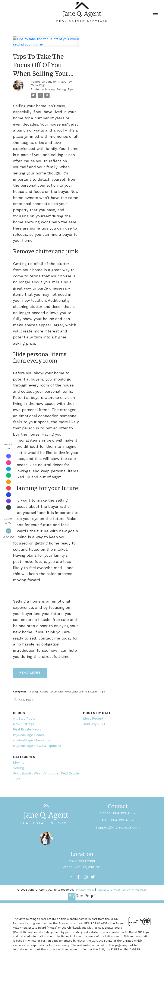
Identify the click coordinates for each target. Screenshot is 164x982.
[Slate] (8, 507)
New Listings (23, 724)
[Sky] (8, 469)
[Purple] (8, 501)
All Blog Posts (24, 718)
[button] (71, 877)
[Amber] (8, 481)
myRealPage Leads (28, 735)
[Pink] (8, 462)
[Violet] (8, 456)
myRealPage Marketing (32, 740)
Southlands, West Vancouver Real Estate (74, 691)
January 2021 (94, 724)
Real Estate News (27, 729)
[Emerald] (8, 475)
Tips (70, 89)
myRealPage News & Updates (37, 746)
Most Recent (93, 718)
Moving (49, 89)
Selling (61, 89)
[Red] (8, 488)
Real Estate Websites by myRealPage (122, 889)
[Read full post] (46, 44)
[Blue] (8, 494)
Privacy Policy (85, 889)
